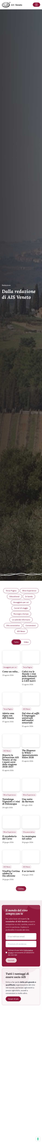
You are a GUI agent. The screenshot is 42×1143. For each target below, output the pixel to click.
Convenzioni (31, 625)
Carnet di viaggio (21, 608)
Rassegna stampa (21, 614)
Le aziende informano (21, 619)
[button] (21, 944)
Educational (14, 596)
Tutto (16, 642)
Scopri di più (13, 999)
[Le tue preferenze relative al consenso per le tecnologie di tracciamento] (38, 1139)
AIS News (21, 631)
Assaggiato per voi (21, 602)
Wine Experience (29, 590)
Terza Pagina (11, 590)
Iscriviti (11, 960)
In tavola (29, 596)
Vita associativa (13, 625)
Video (26, 642)
